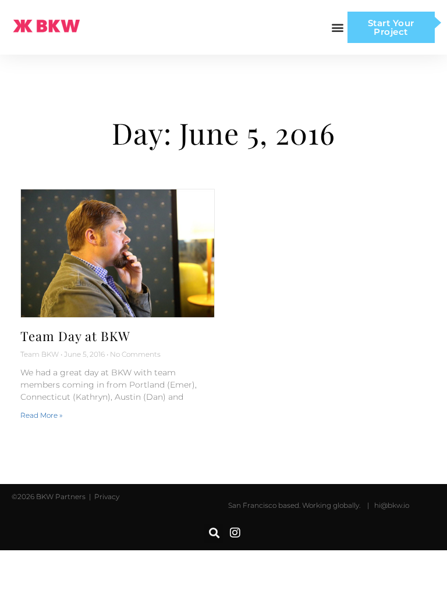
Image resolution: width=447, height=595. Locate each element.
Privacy (106, 496)
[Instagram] (235, 533)
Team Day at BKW (75, 336)
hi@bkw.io (391, 505)
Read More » (41, 415)
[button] (337, 27)
